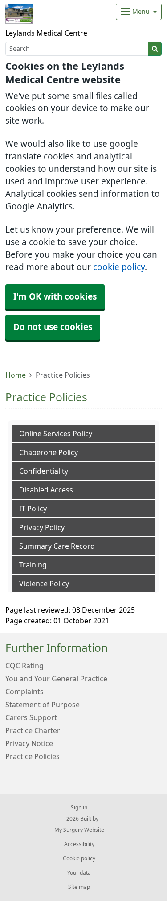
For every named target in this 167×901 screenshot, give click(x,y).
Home (15, 375)
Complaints (24, 691)
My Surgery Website (79, 830)
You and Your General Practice (56, 678)
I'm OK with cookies (55, 296)
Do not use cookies (52, 327)
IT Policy (33, 508)
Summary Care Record (57, 546)
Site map (79, 887)
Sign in (79, 807)
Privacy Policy (42, 527)
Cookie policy (79, 858)
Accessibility (79, 844)
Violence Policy (44, 583)
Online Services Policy (55, 433)
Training (33, 564)
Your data (79, 873)
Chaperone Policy (48, 452)
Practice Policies (32, 756)
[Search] (155, 49)
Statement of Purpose (42, 704)
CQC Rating (24, 665)
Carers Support (31, 717)
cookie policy (119, 267)
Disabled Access (46, 489)
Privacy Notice (29, 743)
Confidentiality (43, 471)
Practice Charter (32, 730)
